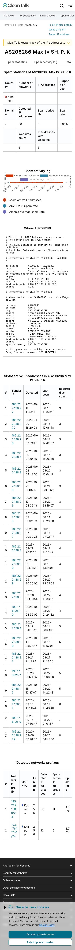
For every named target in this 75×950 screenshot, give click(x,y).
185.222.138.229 (16, 735)
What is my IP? (57, 29)
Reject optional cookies (40, 942)
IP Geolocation (28, 15)
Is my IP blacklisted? (60, 24)
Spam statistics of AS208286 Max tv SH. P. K (37, 72)
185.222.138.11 (16, 704)
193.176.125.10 (16, 610)
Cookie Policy (47, 924)
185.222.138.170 (16, 423)
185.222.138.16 (16, 486)
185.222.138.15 (16, 517)
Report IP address (59, 34)
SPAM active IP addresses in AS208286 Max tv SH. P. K (37, 378)
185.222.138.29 (16, 501)
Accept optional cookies (40, 934)
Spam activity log (45, 62)
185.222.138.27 (16, 657)
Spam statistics (16, 62)
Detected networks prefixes (37, 762)
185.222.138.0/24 (14, 809)
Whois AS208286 (37, 228)
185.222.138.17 (16, 532)
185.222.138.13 (16, 688)
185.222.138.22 (16, 408)
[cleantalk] (16, 5)
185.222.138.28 (16, 579)
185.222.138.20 (16, 439)
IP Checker (9, 15)
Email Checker (48, 15)
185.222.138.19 (16, 641)
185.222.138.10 (16, 564)
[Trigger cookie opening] (5, 907)
